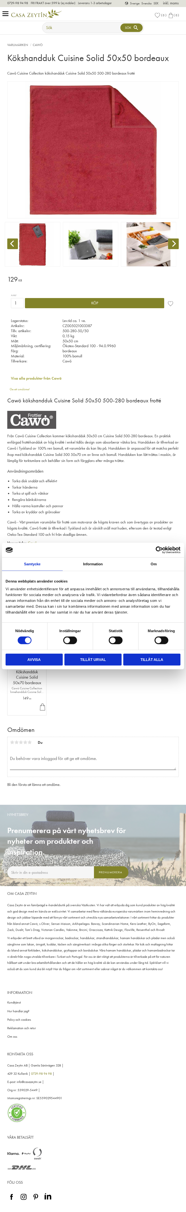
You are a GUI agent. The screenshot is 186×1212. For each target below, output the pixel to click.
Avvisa (34, 659)
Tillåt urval (93, 659)
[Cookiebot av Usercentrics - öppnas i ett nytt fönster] (159, 550)
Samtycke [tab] (32, 564)
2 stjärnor (16, 742)
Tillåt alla (151, 659)
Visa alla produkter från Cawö (36, 378)
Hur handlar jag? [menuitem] (18, 1011)
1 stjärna (12, 742)
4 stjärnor (25, 742)
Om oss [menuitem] (12, 1037)
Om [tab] (154, 564)
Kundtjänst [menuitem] (14, 1002)
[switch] (70, 640)
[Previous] (12, 243)
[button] (6, 14)
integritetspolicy (68, 883)
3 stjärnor (21, 742)
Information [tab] (93, 564)
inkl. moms (171, 3)
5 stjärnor (29, 742)
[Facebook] (11, 1200)
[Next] (173, 243)
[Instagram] (23, 1200)
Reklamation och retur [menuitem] (21, 1028)
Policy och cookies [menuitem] (19, 1020)
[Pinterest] (35, 1200)
